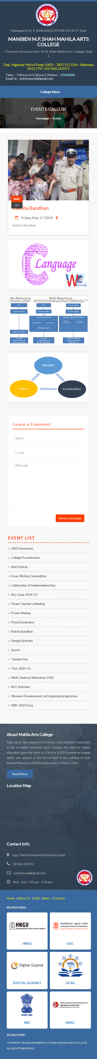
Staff (36, 898)
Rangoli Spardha (22, 641)
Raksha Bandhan (30, 208)
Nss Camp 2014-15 (24, 594)
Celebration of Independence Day (33, 585)
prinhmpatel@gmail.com (30, 873)
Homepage (42, 118)
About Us (24, 898)
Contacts (59, 898)
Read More (20, 774)
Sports (15, 650)
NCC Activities (20, 687)
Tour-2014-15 (21, 668)
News (47, 898)
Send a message (70, 518)
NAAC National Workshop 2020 (32, 677)
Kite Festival (19, 567)
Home (11, 898)
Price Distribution (22, 622)
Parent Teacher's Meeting (28, 604)
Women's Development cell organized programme (44, 696)
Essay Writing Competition (28, 576)
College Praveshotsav (25, 557)
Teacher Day (19, 659)
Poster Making (20, 613)
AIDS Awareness (22, 548)
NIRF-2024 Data (22, 705)
